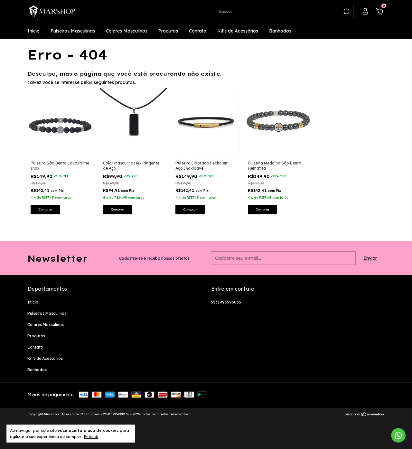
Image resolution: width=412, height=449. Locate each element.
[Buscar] (346, 11)
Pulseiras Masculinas (73, 31)
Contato (197, 31)
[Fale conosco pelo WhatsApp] (398, 435)
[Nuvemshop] (364, 415)
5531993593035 (226, 302)
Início (33, 31)
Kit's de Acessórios (237, 31)
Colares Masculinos (126, 31)
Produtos (168, 31)
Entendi (91, 436)
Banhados (280, 31)
